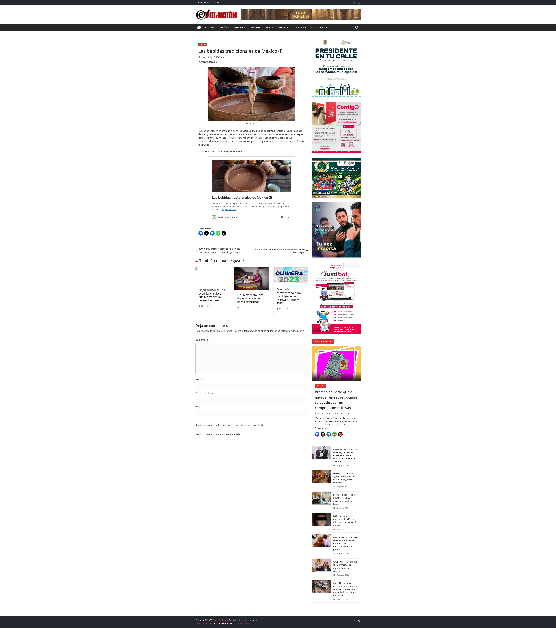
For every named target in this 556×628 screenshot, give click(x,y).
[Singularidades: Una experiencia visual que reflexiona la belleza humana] (212, 268)
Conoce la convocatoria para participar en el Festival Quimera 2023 (288, 296)
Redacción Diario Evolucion (345, 413)
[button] (326, 28)
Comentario (202, 339)
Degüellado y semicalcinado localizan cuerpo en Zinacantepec (280, 250)
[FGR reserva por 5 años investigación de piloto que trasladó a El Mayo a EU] (321, 522)
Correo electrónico (206, 393)
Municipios (239, 27)
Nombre (201, 379)
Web (197, 407)
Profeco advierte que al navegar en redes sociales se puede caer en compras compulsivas (336, 400)
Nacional (210, 27)
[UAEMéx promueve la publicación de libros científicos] (251, 268)
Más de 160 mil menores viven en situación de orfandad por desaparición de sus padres (345, 543)
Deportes (255, 27)
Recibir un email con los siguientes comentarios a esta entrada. (230, 425)
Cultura (269, 27)
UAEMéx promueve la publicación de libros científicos (250, 298)
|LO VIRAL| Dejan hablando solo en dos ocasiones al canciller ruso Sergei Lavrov (219, 250)
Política (224, 27)
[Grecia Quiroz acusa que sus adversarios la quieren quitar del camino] (321, 568)
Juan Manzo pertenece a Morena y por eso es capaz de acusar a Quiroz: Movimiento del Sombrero (345, 455)
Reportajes (285, 27)
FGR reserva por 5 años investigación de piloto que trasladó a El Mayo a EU (344, 521)
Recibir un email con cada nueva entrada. (218, 434)
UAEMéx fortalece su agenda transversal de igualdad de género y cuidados (344, 478)
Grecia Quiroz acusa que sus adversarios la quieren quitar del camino (345, 566)
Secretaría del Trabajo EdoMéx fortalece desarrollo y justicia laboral (344, 499)
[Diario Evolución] (198, 27)
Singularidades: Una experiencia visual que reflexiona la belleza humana (211, 295)
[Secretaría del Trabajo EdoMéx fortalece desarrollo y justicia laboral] (321, 501)
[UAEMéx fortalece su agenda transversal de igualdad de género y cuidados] (321, 480)
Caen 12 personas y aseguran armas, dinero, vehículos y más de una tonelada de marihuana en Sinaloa (345, 589)
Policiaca (300, 27)
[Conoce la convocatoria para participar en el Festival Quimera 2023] (291, 268)
